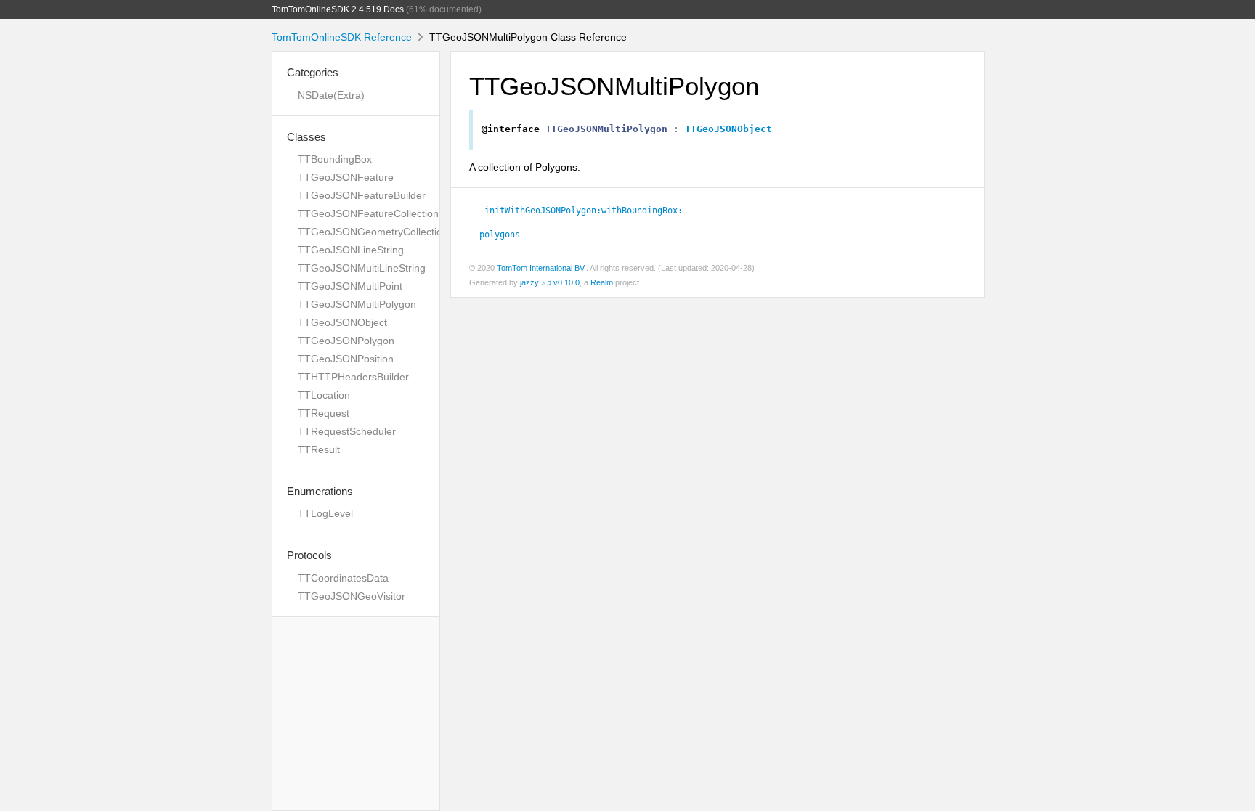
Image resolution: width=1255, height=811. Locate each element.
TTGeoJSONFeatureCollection (368, 213)
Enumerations (320, 491)
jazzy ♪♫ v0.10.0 (550, 282)
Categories (312, 72)
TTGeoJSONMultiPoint (350, 286)
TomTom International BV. (541, 268)
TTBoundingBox (335, 159)
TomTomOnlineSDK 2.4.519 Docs (338, 9)
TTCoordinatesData (343, 578)
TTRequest (323, 413)
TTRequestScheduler (347, 431)
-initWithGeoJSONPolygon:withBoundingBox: (581, 210)
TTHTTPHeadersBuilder (353, 377)
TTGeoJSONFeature (346, 177)
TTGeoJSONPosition (346, 358)
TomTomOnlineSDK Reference (342, 37)
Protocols (309, 555)
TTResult (319, 449)
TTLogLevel (325, 513)
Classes (306, 137)
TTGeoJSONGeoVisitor (351, 596)
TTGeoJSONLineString (351, 250)
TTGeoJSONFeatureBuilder (362, 195)
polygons (499, 234)
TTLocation (324, 395)
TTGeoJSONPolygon (346, 340)
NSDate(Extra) (331, 95)
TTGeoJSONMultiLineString (362, 268)
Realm (601, 282)
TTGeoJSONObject (342, 322)
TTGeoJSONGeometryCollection (373, 231)
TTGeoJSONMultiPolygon (357, 304)
